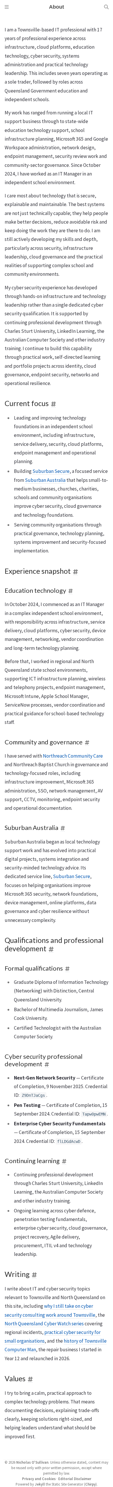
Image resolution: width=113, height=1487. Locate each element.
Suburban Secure (51, 471)
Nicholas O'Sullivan (32, 1462)
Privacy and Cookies (39, 1478)
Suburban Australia (45, 480)
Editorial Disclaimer (74, 1478)
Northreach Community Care (73, 756)
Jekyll (40, 1484)
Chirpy (90, 1484)
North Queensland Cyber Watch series (44, 1323)
